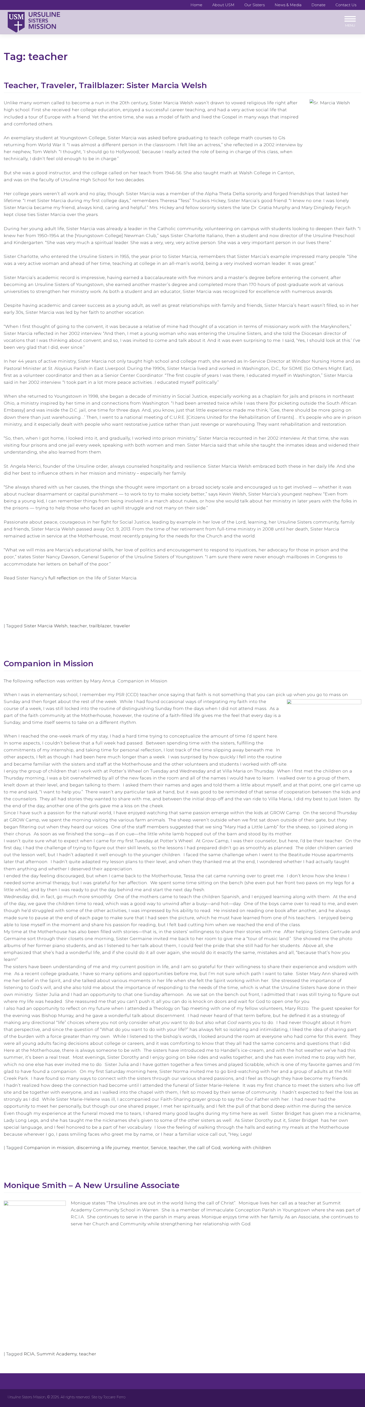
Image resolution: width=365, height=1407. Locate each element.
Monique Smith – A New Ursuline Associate (92, 1185)
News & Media (288, 4)
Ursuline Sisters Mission (26, 1397)
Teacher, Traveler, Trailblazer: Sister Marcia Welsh (105, 85)
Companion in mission (49, 1147)
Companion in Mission (48, 663)
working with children (247, 1147)
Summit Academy (57, 1353)
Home (196, 4)
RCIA (29, 1353)
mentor (140, 1147)
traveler (121, 625)
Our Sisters (254, 4)
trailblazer (100, 625)
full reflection (63, 577)
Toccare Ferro (114, 1397)
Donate (318, 4)
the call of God (204, 1147)
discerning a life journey (103, 1147)
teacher (78, 625)
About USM (223, 4)
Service (159, 1147)
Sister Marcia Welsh (46, 625)
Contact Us (345, 4)
